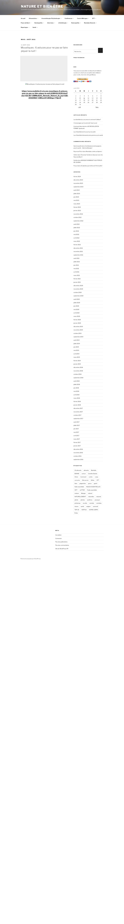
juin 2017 (76, 428)
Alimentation (33, 18)
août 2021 (76, 258)
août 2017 (76, 422)
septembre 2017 (78, 418)
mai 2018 (76, 391)
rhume (76, 506)
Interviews (50, 23)
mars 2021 (77, 275)
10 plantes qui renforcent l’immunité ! (91, 166)
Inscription (58, 535)
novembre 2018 (78, 371)
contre (91, 477)
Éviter (76, 513)
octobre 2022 (77, 217)
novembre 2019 (78, 330)
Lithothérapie (62, 23)
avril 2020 (77, 313)
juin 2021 (76, 265)
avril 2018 (76, 394)
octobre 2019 (77, 333)
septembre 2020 (78, 296)
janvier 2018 (77, 405)
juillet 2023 (77, 193)
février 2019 (77, 360)
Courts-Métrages (82, 18)
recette (85, 503)
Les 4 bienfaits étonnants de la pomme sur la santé (88, 135)
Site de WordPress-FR (61, 548)
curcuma (77, 480)
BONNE (77, 473)
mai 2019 (76, 350)
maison (77, 493)
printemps (77, 503)
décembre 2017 (78, 408)
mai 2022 (76, 234)
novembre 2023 (78, 183)
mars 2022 (77, 241)
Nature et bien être (42, 6)
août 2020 (77, 299)
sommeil (95, 506)
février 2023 (77, 207)
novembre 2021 (78, 251)
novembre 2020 (78, 289)
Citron (76, 477)
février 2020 (77, 319)
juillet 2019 (77, 343)
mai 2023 (76, 200)
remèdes (98, 503)
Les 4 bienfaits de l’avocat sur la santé (84, 132)
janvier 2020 (77, 323)
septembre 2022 (78, 221)
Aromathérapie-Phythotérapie (50, 18)
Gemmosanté (78, 146)
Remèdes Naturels (89, 23)
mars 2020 (77, 316)
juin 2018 (76, 388)
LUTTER (82, 490)
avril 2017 (76, 435)
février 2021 (77, 278)
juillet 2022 (77, 227)
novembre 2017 (78, 412)
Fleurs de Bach (25, 23)
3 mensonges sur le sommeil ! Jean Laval (85, 123)
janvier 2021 (77, 282)
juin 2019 (76, 347)
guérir (95, 483)
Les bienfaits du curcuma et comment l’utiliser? (87, 119)
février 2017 (77, 442)
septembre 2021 (78, 255)
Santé (34, 27)
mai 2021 (76, 268)
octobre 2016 (77, 456)
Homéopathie (38, 23)
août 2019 (77, 340)
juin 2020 (76, 306)
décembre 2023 (78, 180)
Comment (83, 477)
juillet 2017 (77, 425)
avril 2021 (76, 272)
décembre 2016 (78, 449)
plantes (83, 500)
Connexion (58, 538)
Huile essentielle (79, 486)
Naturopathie (75, 23)
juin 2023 (76, 197)
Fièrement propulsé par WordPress (30, 558)
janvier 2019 (77, 364)
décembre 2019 (78, 326)
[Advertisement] (43, 68)
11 (84, 98)
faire (76, 483)
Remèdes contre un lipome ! (94, 151)
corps (96, 477)
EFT (93, 18)
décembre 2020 (78, 285)
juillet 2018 (77, 384)
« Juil (79, 107)
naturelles (91, 496)
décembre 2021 (78, 248)
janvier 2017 (77, 446)
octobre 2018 (77, 374)
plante (76, 500)
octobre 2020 (78, 292)
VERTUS (84, 509)
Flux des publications (61, 542)
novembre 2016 (78, 452)
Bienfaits (93, 470)
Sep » (97, 107)
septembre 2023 (78, 186)
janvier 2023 (77, 210)
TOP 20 (77, 509)
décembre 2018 (78, 367)
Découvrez (85, 480)
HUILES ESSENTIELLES (93, 486)
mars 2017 (77, 439)
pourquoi (97, 500)
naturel (90, 493)
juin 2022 (76, 231)
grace (90, 483)
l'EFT (76, 490)
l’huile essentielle (92, 490)
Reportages (24, 27)
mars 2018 (77, 398)
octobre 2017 (77, 415)
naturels (98, 496)
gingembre (83, 483)
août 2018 (77, 381)
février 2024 (77, 176)
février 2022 (77, 244)
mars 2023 (77, 204)
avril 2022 (76, 238)
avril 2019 (76, 354)
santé (82, 506)
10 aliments (78, 470)
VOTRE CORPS (93, 509)
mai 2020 (76, 309)
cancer (84, 473)
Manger (83, 493)
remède (91, 503)
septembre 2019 (78, 336)
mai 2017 (76, 432)
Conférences (68, 18)
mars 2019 (77, 357)
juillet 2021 (77, 261)
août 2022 (77, 224)
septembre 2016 (78, 459)
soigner (88, 506)
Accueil (23, 18)
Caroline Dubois (92, 473)
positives (89, 500)
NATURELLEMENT (80, 496)
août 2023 (77, 190)
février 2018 (77, 401)
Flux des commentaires (62, 545)
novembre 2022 (78, 214)
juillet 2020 (77, 302)
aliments (86, 470)
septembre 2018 (78, 377)
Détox (92, 480)
